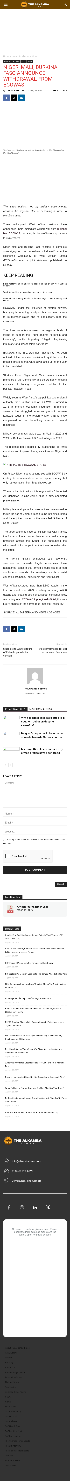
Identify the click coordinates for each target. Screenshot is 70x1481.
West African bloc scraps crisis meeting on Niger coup (27, 292)
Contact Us (10, 1367)
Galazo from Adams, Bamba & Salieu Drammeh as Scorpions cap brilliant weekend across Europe (34, 950)
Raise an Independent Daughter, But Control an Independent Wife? (34, 1077)
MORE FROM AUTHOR (40, 709)
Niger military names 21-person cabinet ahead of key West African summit (35, 285)
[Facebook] (6, 98)
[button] (65, 4)
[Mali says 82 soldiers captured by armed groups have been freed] (11, 753)
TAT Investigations (13, 1436)
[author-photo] (35, 684)
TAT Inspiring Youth (14, 1431)
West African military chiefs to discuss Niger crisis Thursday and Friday (35, 299)
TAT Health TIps (12, 1426)
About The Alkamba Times (17, 1347)
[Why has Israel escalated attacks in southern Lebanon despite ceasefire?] (11, 721)
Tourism (9, 1455)
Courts (8, 1396)
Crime (8, 1401)
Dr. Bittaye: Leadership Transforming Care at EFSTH (28, 998)
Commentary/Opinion (15, 1372)
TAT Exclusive (11, 1421)
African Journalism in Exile (32, 906)
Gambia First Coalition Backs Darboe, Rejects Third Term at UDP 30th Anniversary (34, 937)
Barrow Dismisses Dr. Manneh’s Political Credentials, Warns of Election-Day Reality (33, 1010)
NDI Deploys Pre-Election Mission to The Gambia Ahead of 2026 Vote (36, 974)
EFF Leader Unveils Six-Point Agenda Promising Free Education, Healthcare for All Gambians (33, 1037)
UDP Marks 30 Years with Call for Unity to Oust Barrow (29, 963)
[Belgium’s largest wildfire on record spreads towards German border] (11, 737)
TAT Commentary (13, 1411)
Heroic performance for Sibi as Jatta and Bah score (52, 650)
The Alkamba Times (15, 90)
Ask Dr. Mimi (11, 1352)
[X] (14, 98)
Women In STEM (12, 1460)
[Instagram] (22, 1208)
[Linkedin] (21, 98)
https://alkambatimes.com (35, 693)
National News (12, 1382)
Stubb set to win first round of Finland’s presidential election (17, 652)
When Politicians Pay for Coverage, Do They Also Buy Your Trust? (34, 1088)
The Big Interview (13, 1445)
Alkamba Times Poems (15, 1392)
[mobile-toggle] (5, 4)
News (30, 61)
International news (20, 56)
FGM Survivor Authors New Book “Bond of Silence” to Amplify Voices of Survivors (35, 986)
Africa (34, 56)
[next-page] (10, 765)
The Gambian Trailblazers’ (17, 1450)
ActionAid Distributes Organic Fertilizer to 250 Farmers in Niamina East (34, 1064)
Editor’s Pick (10, 1406)
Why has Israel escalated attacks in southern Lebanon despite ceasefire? (43, 721)
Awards (8, 1357)
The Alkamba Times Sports (17, 1441)
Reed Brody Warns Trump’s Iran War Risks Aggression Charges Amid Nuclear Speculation (33, 1051)
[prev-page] (5, 765)
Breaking (9, 1362)
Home (6, 56)
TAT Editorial (11, 1416)
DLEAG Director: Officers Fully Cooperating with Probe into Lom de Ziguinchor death (34, 1024)
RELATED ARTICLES (15, 709)
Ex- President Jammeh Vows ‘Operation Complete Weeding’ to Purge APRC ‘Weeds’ (36, 1100)
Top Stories (10, 1387)
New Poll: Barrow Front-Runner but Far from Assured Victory (31, 1112)
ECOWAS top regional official (39, 599)
